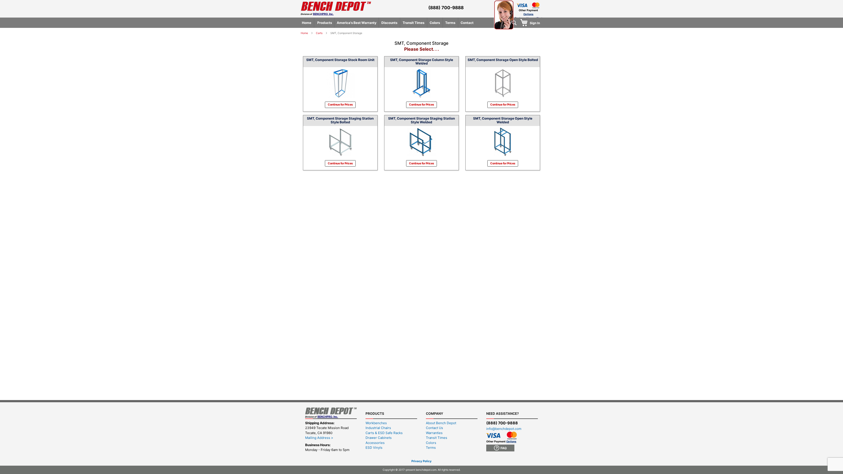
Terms (431, 447)
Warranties (434, 433)
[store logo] (336, 6)
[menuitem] (306, 23)
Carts (319, 33)
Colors (431, 443)
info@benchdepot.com (503, 429)
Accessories (375, 443)
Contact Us (434, 428)
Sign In (535, 23)
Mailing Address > (319, 438)
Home (305, 33)
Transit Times (436, 438)
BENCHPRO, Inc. (323, 14)
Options (528, 14)
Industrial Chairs (378, 428)
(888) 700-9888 (446, 7)
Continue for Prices (340, 104)
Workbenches (376, 423)
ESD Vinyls (374, 447)
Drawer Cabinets (379, 438)
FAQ (503, 448)
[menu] (422, 23)
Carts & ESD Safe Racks (384, 433)
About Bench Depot (441, 423)
